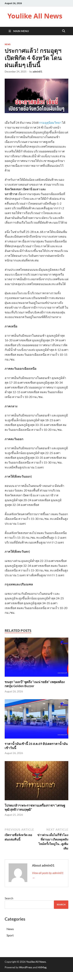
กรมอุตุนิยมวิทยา (50, 122)
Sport (10, 935)
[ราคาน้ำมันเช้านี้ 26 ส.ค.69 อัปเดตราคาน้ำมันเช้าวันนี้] (36, 720)
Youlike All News (34, 15)
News (7, 44)
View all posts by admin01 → (47, 875)
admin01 (37, 71)
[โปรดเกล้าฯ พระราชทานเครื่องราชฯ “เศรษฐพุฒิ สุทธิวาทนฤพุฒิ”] (36, 781)
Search (9, 898)
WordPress (25, 967)
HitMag (42, 967)
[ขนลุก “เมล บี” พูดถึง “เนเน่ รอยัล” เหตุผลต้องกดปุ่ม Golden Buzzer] (36, 658)
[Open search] (63, 31)
